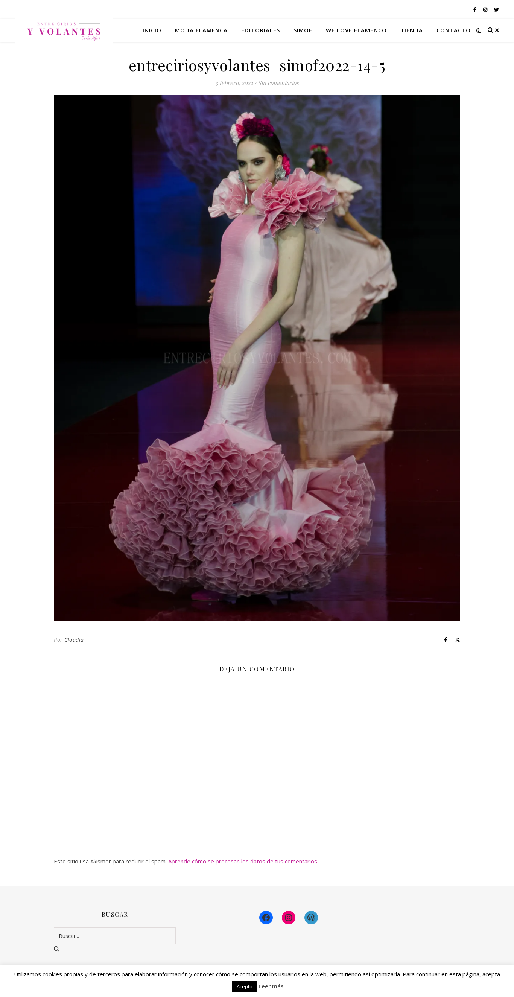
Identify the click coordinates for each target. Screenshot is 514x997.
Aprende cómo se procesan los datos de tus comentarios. (243, 861)
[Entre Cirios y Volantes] (64, 30)
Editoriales (260, 30)
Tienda (411, 30)
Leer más (271, 986)
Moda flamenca (201, 30)
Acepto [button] (244, 986)
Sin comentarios (278, 83)
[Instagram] (288, 917)
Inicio (152, 30)
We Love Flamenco (356, 30)
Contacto (453, 30)
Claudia (74, 639)
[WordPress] (311, 917)
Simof (302, 30)
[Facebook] (266, 917)
